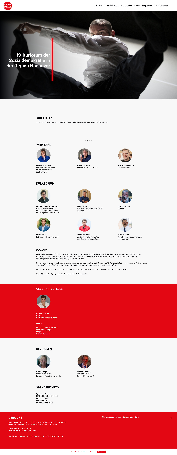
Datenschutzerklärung (131, 417)
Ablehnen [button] (93, 452)
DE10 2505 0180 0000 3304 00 (47, 396)
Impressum (118, 417)
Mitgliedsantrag (108, 417)
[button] (85, 140)
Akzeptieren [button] (101, 452)
